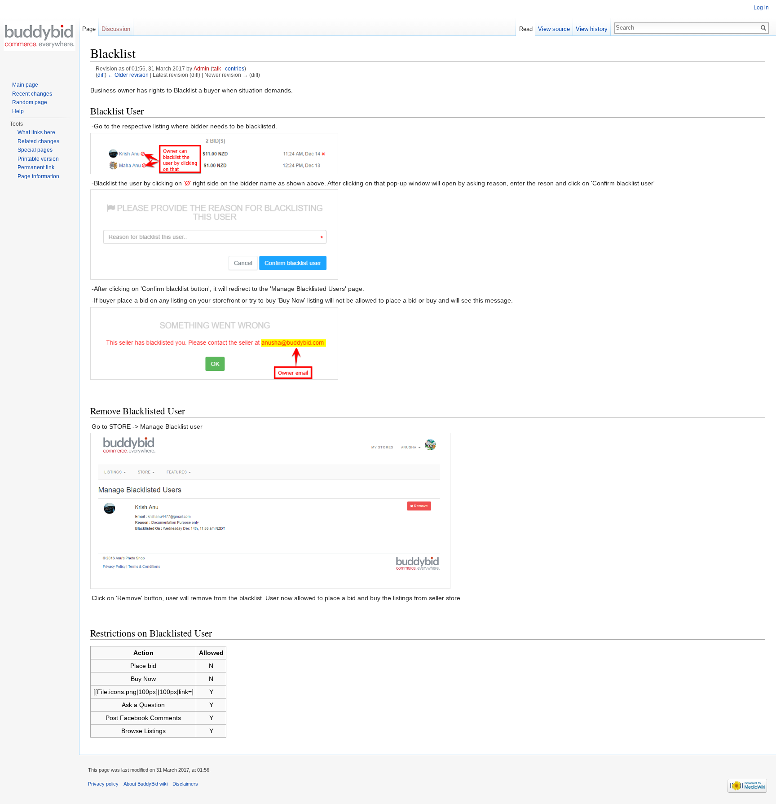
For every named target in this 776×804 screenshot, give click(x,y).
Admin (201, 68)
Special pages (35, 150)
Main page (25, 85)
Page (89, 29)
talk (216, 68)
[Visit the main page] (39, 36)
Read (526, 29)
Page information (38, 176)
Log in (761, 7)
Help (18, 111)
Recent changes (32, 94)
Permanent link (36, 167)
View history (592, 29)
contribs (234, 68)
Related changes (38, 141)
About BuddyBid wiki (145, 783)
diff (101, 75)
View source (554, 29)
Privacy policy (103, 783)
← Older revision (128, 75)
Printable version (38, 159)
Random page (29, 102)
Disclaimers (185, 783)
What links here (36, 132)
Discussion (115, 29)
